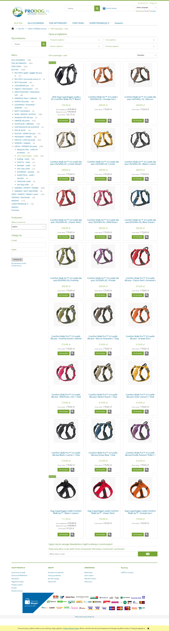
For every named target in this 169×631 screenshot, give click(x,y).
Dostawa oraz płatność (56, 572)
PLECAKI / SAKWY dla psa (25, 133)
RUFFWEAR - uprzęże (25, 172)
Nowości (15, 207)
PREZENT (15, 200)
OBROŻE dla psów (22, 120)
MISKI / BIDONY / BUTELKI (25, 114)
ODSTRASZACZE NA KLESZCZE (27, 127)
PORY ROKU (16, 66)
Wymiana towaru (90, 579)
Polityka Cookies (17, 585)
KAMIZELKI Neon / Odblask (26, 98)
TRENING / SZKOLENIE (21, 197)
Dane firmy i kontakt (18, 572)
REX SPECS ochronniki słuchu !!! (28, 79)
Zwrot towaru (89, 575)
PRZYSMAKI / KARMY (23, 136)
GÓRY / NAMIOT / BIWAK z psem (25, 194)
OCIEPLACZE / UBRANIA (24, 124)
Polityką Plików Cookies (71, 628)
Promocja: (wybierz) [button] (112, 46)
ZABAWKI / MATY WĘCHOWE (26, 191)
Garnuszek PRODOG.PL (19, 575)
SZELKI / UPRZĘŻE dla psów (26, 146)
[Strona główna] (31, 11)
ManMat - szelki (23, 165)
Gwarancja (88, 582)
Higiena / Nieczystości (24, 89)
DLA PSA (15, 69)
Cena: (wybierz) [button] (110, 40)
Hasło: (14, 249)
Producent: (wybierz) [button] (57, 40)
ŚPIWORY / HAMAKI (22, 143)
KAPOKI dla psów (22, 101)
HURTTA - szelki (23, 162)
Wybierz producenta (18, 222)
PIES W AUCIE (20, 130)
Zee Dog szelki (23, 184)
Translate (152, 11)
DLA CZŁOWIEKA (18, 60)
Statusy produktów (54, 575)
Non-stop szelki (23, 168)
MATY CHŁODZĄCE (22, 111)
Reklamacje (88, 572)
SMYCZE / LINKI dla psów (25, 140)
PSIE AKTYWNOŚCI (19, 63)
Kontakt (14, 588)
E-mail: (14, 240)
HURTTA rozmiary (127, 572)
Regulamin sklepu (18, 582)
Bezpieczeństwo (17, 591)
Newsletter (15, 579)
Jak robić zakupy (53, 579)
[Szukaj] (97, 8)
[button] (72, 121)
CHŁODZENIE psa (22, 85)
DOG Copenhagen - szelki (27, 156)
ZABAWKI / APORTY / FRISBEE (26, 188)
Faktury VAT (52, 582)
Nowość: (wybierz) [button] (56, 46)
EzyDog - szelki (23, 159)
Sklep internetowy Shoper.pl (84, 617)
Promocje (15, 210)
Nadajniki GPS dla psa (24, 117)
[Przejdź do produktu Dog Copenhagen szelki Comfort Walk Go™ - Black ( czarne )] (66, 492)
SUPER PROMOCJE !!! (20, 204)
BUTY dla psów (21, 82)
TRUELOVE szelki (24, 181)
